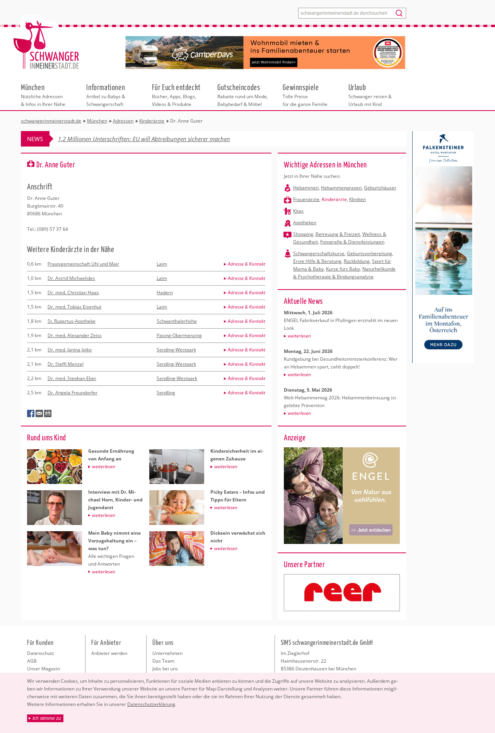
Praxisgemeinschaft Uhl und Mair (83, 264)
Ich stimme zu (46, 718)
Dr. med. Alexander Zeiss (75, 335)
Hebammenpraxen (341, 187)
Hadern (165, 292)
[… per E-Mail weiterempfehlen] (39, 414)
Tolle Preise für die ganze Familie (305, 94)
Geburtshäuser (380, 187)
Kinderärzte (334, 199)
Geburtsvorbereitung (369, 253)
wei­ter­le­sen (299, 335)
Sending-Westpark (176, 349)
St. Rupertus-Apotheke (72, 321)
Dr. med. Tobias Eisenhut (74, 306)
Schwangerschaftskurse (319, 253)
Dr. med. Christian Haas (73, 292)
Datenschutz (40, 653)
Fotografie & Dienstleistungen (352, 242)
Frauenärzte (306, 199)
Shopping (303, 234)
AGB (32, 661)
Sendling (166, 392)
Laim (162, 264)
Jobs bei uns (165, 668)
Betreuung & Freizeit (338, 234)
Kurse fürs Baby (343, 269)
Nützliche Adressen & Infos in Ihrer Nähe (43, 94)
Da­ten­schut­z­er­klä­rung (151, 704)
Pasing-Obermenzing (179, 335)
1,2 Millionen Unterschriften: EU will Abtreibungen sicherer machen (144, 139)
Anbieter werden (109, 653)
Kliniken (357, 199)
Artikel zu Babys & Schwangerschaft (105, 94)
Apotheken (304, 222)
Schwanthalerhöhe (177, 321)
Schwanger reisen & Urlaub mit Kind (370, 94)
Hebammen (306, 187)
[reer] (342, 592)
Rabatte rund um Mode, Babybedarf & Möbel (242, 94)
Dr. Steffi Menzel (66, 364)
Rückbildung (357, 261)
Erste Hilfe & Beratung (317, 261)
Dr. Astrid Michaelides (71, 278)
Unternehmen (167, 653)
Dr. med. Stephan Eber (72, 378)
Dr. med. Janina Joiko (70, 349)
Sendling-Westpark (177, 378)
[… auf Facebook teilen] (31, 414)
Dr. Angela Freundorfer (72, 392)
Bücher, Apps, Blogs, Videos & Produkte (176, 94)
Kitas (298, 211)
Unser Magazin (43, 668)
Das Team (163, 661)
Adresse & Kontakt (246, 264)
